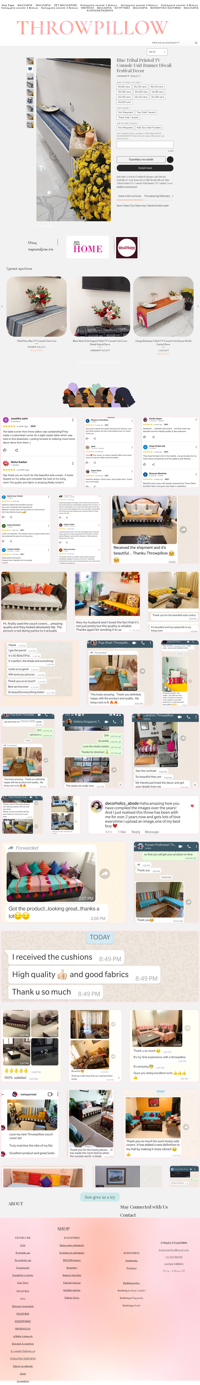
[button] (157, 52)
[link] (129, 196)
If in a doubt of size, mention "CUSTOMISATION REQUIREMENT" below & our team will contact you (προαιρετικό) (140, 136)
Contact (128, 1215)
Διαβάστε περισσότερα (127, 186)
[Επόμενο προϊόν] (198, 306)
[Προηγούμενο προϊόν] (2, 306)
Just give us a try (100, 1196)
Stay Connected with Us (144, 1207)
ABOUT (15, 1203)
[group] (100, 316)
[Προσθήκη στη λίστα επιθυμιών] (170, 159)
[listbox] (157, 52)
